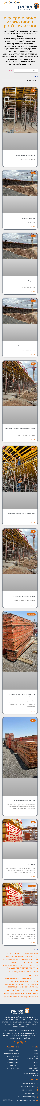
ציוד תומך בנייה (28, 987)
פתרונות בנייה (14, 979)
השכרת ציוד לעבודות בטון (21, 960)
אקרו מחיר (35, 957)
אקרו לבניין (21, 954)
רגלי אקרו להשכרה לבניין (28, 218)
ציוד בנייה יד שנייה (26, 981)
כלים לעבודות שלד (16, 962)
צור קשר (35, 1071)
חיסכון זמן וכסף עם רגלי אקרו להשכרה (24, 596)
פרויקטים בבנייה (32, 1059)
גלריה (36, 1056)
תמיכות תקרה (18, 997)
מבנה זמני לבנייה (21, 965)
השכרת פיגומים (17, 957)
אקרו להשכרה (12, 953)
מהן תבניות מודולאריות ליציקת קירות (24, 800)
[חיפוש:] (26, 70)
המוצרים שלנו (33, 1068)
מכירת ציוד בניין (22, 968)
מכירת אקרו (33, 968)
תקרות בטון (7, 997)
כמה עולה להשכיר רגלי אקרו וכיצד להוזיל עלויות (21, 514)
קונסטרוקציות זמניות (15, 987)
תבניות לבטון (15, 994)
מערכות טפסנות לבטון (24, 976)
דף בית (35, 1051)
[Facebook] (25, 1042)
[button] (3, 7)
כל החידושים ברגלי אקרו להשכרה (25, 155)
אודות (36, 1053)
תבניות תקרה (29, 997)
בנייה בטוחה (27, 957)
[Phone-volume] (3, 2)
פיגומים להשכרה (25, 979)
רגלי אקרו (5, 987)
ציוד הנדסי (15, 981)
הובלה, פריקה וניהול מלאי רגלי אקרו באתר (23, 346)
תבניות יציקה (26, 993)
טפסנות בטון (31, 864)
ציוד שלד (15, 984)
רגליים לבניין (17, 990)
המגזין (36, 1063)
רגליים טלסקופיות (31, 990)
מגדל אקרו (12, 965)
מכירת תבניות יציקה (23, 972)
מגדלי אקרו (6, 965)
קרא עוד (33, 164)
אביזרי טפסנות (33, 954)
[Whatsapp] (7, 2)
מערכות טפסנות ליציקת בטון (13, 976)
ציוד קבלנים (23, 984)
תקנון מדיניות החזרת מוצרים (30, 1074)
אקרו (26, 954)
